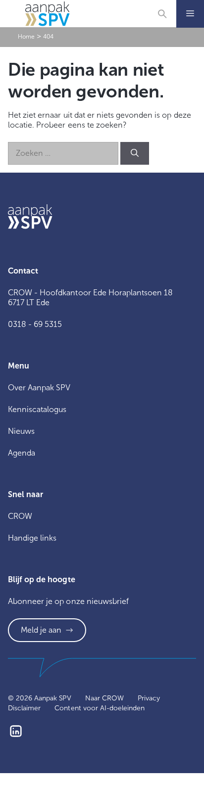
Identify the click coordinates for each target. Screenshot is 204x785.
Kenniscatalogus (37, 409)
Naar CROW (104, 698)
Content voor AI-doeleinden (99, 708)
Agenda (21, 453)
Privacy (149, 698)
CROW (20, 516)
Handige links (32, 538)
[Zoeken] (134, 153)
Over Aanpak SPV (39, 387)
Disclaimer (24, 708)
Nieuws (21, 431)
